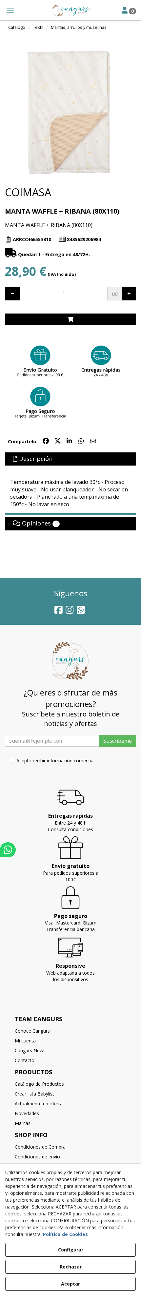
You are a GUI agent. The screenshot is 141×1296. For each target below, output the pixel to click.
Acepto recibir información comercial (55, 760)
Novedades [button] (27, 1113)
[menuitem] (70, 1031)
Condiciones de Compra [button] (40, 1147)
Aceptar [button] (70, 1284)
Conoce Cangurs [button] (32, 1031)
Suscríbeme (117, 740)
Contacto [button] (24, 1060)
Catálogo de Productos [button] (39, 1084)
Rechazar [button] (71, 1267)
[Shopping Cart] (70, 320)
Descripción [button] (34, 459)
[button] (70, 11)
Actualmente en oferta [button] (39, 1103)
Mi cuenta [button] (25, 1041)
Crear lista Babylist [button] (34, 1094)
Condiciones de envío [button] (37, 1156)
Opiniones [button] (38, 523)
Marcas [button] (22, 1123)
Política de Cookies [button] (65, 1234)
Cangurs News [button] (30, 1050)
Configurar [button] (70, 1250)
